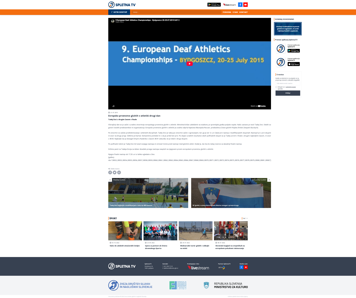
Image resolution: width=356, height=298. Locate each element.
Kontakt (243, 12)
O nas (235, 12)
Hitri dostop (120, 12)
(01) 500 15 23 (168, 266)
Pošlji (288, 93)
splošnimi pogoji (291, 87)
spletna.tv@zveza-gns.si (171, 268)
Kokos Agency (244, 296)
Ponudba (227, 12)
